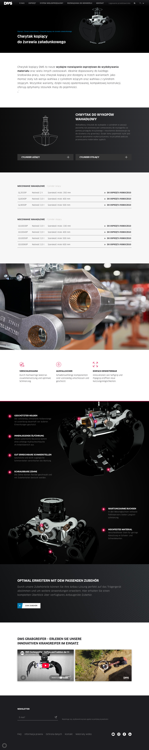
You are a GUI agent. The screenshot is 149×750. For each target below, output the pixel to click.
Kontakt (69, 734)
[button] (142, 3)
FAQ (19, 734)
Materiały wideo (84, 734)
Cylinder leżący (30, 157)
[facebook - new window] (125, 734)
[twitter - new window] (130, 734)
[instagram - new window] (119, 734)
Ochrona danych (54, 734)
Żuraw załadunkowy (31, 31)
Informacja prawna (34, 734)
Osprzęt (20, 31)
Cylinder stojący (89, 157)
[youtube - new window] (114, 734)
